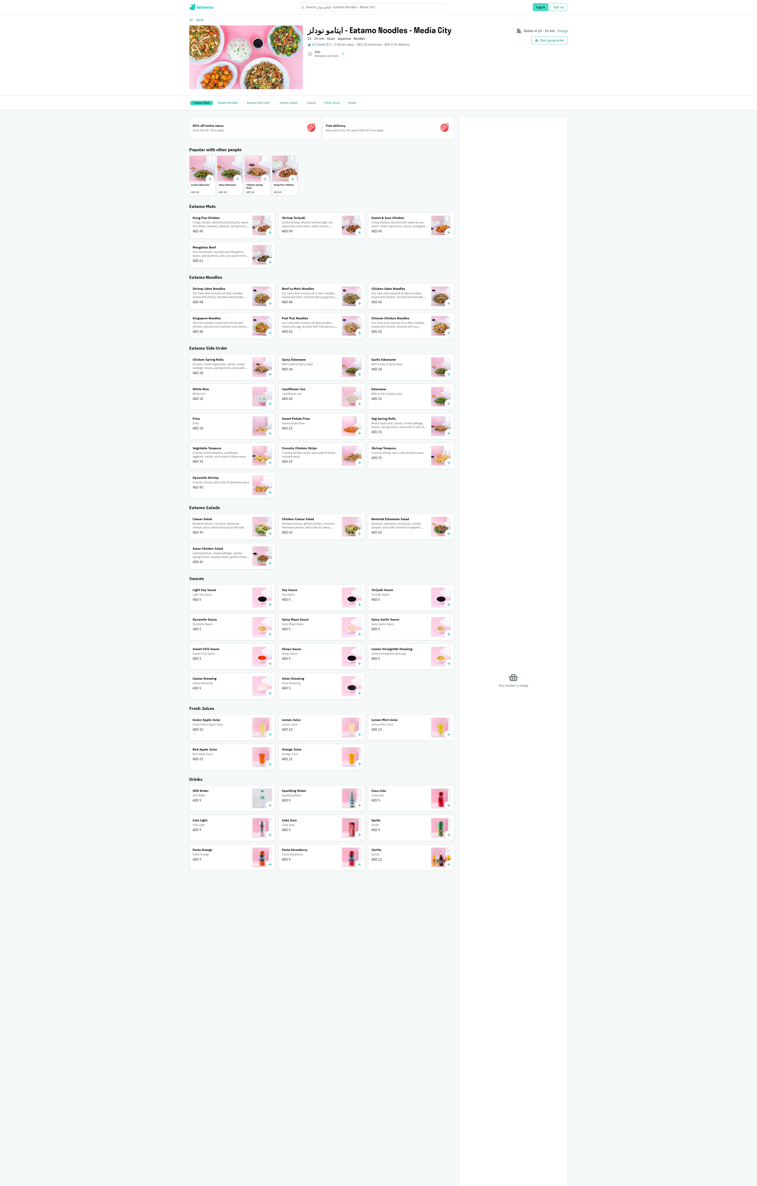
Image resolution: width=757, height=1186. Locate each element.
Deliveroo (201, 7)
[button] (202, 176)
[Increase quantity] (210, 179)
